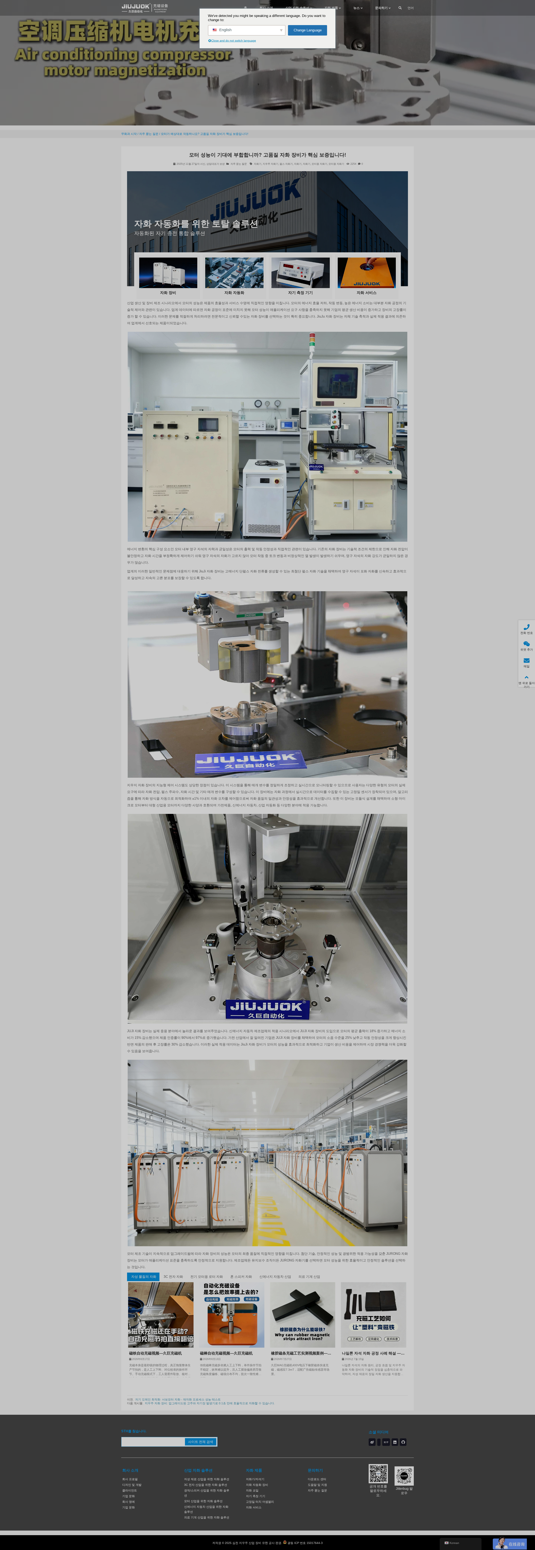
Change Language (308, 30)
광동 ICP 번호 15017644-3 (305, 1543)
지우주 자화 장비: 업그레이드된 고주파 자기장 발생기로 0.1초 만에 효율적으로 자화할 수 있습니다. (210, 1403)
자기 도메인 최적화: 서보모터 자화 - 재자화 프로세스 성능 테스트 (178, 1399)
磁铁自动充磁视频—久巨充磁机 (155, 1353)
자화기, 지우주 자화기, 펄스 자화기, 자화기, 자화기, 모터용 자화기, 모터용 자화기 (299, 163)
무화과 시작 (129, 133)
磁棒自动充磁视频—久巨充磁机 (226, 1353)
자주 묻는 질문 (148, 133)
